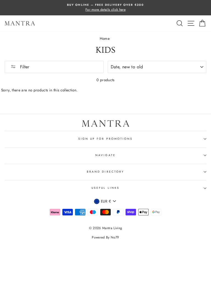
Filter (24, 67)
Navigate (105, 155)
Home (104, 38)
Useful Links (105, 188)
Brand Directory (105, 172)
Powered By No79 (105, 237)
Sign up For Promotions (105, 139)
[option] (105, 8)
